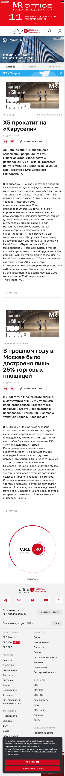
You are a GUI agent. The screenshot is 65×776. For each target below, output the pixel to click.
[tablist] (32, 67)
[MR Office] (32, 13)
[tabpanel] (32, 327)
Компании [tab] (54, 66)
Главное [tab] (10, 66)
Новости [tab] (32, 66)
